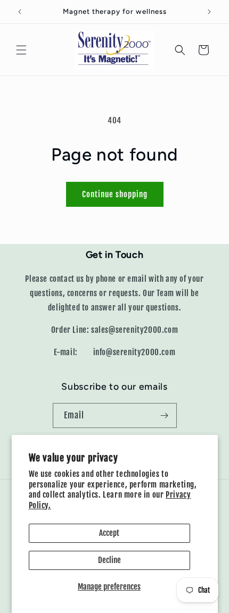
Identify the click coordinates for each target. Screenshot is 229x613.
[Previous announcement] (19, 11)
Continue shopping (115, 194)
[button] (21, 50)
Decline (109, 560)
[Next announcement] (209, 11)
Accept (109, 533)
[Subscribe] (164, 415)
